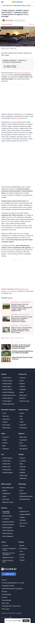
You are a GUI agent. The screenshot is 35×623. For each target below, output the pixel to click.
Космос (5, 440)
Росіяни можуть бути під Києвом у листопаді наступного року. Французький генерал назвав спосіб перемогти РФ (21, 307)
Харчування (23, 440)
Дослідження (24, 448)
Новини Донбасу (8, 398)
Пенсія (3, 542)
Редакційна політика (8, 585)
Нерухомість (6, 419)
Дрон (4, 445)
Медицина (23, 389)
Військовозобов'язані (26, 496)
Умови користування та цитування (12, 588)
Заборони (23, 520)
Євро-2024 (23, 425)
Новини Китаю (7, 469)
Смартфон (6, 448)
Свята (20, 508)
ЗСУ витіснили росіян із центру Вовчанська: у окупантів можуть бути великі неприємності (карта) (21, 319)
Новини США (7, 461)
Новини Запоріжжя (8, 392)
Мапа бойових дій (8, 487)
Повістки (22, 487)
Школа (22, 392)
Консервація (23, 548)
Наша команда (6, 600)
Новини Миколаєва (8, 404)
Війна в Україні (6, 484)
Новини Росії (6, 463)
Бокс (21, 416)
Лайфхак (22, 472)
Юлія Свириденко (8, 536)
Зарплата (22, 377)
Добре (26, 620)
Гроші (4, 413)
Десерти (22, 554)
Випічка (22, 545)
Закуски (22, 560)
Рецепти (21, 542)
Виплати (22, 383)
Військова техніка (8, 502)
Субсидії (22, 386)
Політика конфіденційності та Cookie (13, 582)
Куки (19, 620)
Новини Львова (7, 389)
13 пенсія (5, 545)
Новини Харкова (8, 380)
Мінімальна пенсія (8, 557)
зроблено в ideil (6, 617)
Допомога (23, 398)
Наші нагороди (6, 594)
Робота (22, 380)
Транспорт (6, 416)
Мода (21, 463)
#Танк (12, 338)
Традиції (22, 517)
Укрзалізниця (6, 427)
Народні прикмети (25, 514)
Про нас (4, 580)
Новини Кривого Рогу (9, 395)
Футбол (22, 413)
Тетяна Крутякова (9, 20)
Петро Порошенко (8, 530)
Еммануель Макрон (8, 522)
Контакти (4, 597)
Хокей (21, 422)
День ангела (23, 523)
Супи (21, 551)
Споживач (23, 461)
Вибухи (5, 490)
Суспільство (22, 374)
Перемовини (6, 493)
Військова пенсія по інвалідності (9, 553)
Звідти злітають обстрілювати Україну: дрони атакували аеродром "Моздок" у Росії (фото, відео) (21, 330)
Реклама (4, 591)
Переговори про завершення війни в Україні (17, 5)
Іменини (22, 526)
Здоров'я (21, 433)
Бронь (21, 490)
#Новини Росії (19, 338)
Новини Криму (7, 401)
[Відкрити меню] (2, 2)
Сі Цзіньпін (6, 519)
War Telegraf (14, 302)
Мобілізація (22, 484)
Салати (22, 557)
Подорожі (23, 466)
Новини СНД (6, 466)
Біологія (5, 443)
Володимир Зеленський (6, 512)
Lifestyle (21, 454)
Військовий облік (25, 499)
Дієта (21, 443)
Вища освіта (23, 395)
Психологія (23, 445)
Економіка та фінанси (8, 409)
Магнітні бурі (23, 475)
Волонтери (6, 499)
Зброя (4, 496)
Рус (32, 2)
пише (18, 118)
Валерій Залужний (8, 524)
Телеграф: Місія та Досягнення (11, 606)
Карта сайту (5, 603)
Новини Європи (7, 458)
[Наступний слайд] (33, 5)
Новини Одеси (7, 386)
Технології (6, 437)
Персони (4, 508)
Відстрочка (23, 493)
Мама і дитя (23, 437)
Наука (3, 433)
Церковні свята (24, 511)
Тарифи (5, 422)
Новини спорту (23, 409)
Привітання (23, 478)
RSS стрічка (5, 609)
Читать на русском (6, 24)
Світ (2, 454)
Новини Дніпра (7, 383)
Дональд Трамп (7, 516)
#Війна (7, 338)
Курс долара (6, 425)
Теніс (21, 419)
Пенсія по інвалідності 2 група (9, 549)
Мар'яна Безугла (8, 533)
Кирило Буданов (7, 527)
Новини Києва (7, 377)
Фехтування (23, 427)
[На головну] (17, 2)
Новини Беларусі (8, 472)
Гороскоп (22, 458)
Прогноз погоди (24, 401)
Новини (3, 374)
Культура (22, 469)
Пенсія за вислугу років (8, 561)
